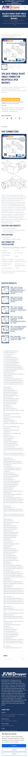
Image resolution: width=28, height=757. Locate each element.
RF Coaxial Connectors (17, 34)
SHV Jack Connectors (13, 111)
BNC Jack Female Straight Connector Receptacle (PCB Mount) (16, 299)
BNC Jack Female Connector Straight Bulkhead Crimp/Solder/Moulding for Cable (18, 320)
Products (8, 34)
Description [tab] (4, 126)
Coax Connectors (5, 109)
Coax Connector (19, 109)
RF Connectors (12, 109)
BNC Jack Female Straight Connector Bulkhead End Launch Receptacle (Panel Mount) (17, 290)
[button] (24, 40)
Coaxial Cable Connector (19, 107)
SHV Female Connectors (8, 107)
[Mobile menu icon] (25, 7)
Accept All (14, 745)
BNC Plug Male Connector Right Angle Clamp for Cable (17, 338)
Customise (14, 749)
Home (3, 34)
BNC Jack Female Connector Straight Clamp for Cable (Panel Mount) (18, 309)
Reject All (14, 753)
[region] (14, 744)
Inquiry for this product (10, 99)
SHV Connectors (15, 103)
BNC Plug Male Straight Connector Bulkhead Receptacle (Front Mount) (18, 329)
